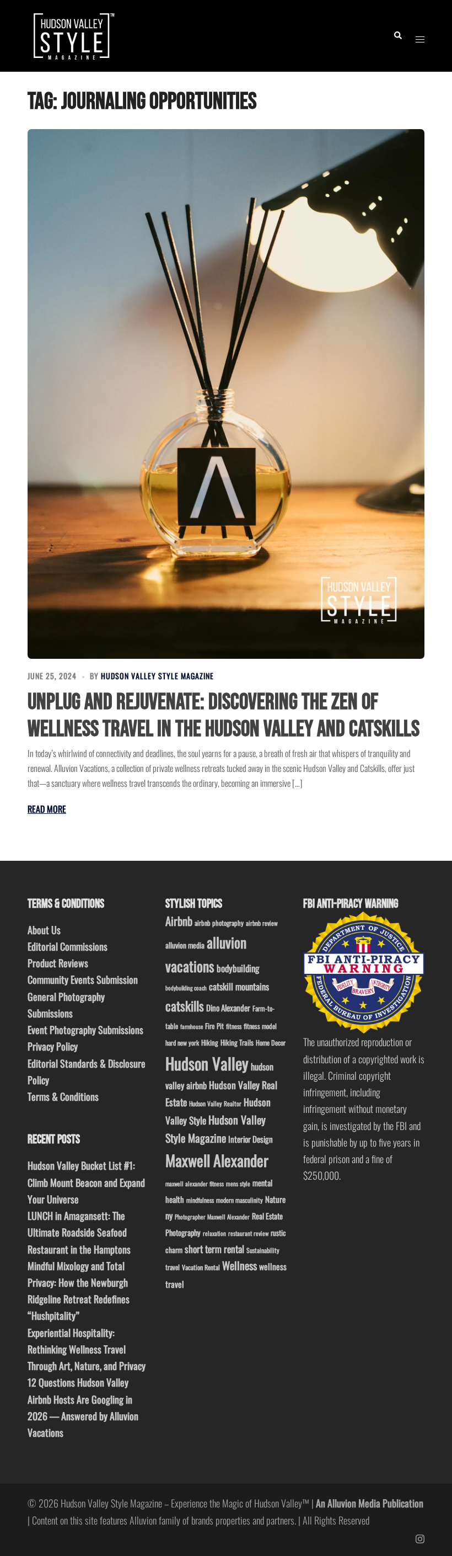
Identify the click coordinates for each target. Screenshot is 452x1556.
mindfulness (200, 1200)
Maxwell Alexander (216, 1160)
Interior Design (250, 1139)
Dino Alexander (228, 1007)
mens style (238, 1183)
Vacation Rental (201, 1267)
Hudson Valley (207, 1063)
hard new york (182, 1042)
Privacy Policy (53, 1046)
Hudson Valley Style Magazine (157, 675)
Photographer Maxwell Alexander (212, 1216)
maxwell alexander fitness (194, 1183)
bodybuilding (238, 968)
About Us (44, 930)
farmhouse (191, 1026)
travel (172, 1267)
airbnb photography (219, 923)
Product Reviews (58, 963)
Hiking (209, 1042)
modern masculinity (239, 1200)
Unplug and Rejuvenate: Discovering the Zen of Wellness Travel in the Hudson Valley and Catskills (223, 716)
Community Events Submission (83, 979)
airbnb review (262, 923)
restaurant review (248, 1233)
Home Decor (271, 1042)
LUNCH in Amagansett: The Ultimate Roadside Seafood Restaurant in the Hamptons (79, 1232)
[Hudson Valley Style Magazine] (72, 34)
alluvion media (185, 945)
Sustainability (262, 1250)
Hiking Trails (237, 1042)
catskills (184, 1005)
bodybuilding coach (186, 987)
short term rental (214, 1248)
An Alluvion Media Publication (369, 1503)
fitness (233, 1026)
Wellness (239, 1265)
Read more (47, 809)
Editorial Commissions (67, 946)
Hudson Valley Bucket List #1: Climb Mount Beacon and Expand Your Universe (86, 1182)
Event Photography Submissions (85, 1029)
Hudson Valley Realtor (215, 1103)
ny (169, 1215)
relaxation (214, 1233)
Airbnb (178, 920)
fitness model (260, 1026)
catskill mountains (239, 986)
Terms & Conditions (63, 1096)
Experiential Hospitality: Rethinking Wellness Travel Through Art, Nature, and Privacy (87, 1349)
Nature (275, 1199)
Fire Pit (214, 1025)
